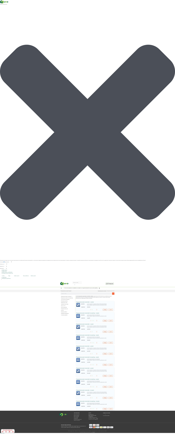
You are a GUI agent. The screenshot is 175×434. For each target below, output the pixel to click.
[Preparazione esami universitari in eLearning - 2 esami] (78, 338)
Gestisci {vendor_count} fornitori (7, 272)
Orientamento (76, 418)
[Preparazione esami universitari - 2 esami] (78, 327)
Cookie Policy (4, 277)
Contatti (96, 418)
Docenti (62, 310)
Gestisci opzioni (16, 275)
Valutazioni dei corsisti (64, 304)
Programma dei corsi (64, 308)
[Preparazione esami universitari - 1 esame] (78, 305)
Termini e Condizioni (77, 420)
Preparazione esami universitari (66, 296)
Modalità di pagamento (65, 313)
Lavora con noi (91, 419)
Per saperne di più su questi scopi (7, 273)
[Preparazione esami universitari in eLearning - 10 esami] (78, 404)
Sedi (93, 418)
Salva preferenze (26, 275)
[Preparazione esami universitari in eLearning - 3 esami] (78, 360)
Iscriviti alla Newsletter (106, 415)
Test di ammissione (76, 414)
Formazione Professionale (78, 419)
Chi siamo (90, 418)
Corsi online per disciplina (65, 299)
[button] (87, 132)
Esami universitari (76, 416)
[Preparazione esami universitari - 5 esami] (78, 371)
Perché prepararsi (64, 307)
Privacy (94, 432)
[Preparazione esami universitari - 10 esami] (78, 393)
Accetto (3, 275)
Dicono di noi (63, 305)
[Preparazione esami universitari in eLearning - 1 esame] (78, 316)
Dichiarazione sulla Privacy (6, 278)
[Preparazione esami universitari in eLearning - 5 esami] (78, 382)
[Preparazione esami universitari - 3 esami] (78, 349)
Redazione (96, 419)
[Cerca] (113, 293)
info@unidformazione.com (93, 417)
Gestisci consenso (2, 433)
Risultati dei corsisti (64, 302)
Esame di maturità (76, 415)
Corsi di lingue (76, 417)
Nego (9, 275)
